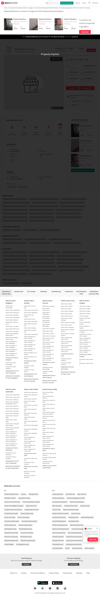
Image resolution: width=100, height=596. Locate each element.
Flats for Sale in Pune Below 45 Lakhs (68, 330)
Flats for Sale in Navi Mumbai (29, 315)
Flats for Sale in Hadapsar (67, 311)
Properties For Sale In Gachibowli (11, 453)
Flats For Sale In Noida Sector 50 (47, 397)
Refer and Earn (82, 494)
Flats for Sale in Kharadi (66, 306)
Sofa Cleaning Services (76, 525)
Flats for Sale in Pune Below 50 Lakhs (68, 334)
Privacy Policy (54, 573)
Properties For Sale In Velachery (47, 372)
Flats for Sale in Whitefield (12, 315)
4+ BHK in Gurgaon (84, 316)
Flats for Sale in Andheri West (30, 306)
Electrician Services (58, 540)
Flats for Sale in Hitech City (12, 406)
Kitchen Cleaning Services (60, 525)
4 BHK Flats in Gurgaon (85, 313)
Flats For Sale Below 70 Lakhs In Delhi (29, 442)
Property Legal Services (11, 494)
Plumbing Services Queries (73, 544)
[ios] (57, 583)
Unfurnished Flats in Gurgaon (84, 327)
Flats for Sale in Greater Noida (48, 433)
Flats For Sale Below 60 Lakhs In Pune (66, 338)
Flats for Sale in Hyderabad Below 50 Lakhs (12, 428)
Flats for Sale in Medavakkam (46, 325)
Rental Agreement (58, 494)
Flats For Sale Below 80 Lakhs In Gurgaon (85, 347)
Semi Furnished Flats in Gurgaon (85, 323)
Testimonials (67, 573)
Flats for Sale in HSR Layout (12, 312)
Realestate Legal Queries (28, 540)
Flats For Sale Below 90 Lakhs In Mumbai (29, 349)
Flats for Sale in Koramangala (9, 306)
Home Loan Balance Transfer (31, 502)
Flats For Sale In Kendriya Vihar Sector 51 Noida (48, 413)
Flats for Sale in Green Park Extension (30, 414)
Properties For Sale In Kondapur (11, 457)
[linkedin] (57, 588)
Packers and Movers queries (61, 513)
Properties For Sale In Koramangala (11, 363)
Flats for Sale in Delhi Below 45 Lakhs (31, 430)
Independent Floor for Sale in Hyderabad (12, 462)
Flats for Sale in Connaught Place (30, 406)
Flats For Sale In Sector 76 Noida (48, 409)
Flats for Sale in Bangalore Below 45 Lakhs (12, 334)
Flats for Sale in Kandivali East (30, 331)
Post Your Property (66, 3)
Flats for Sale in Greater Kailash (29, 402)
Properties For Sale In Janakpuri (29, 463)
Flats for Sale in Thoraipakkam (46, 317)
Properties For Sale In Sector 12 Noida (49, 458)
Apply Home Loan (31, 506)
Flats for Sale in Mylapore (48, 328)
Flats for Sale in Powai (29, 319)
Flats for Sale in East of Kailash (29, 418)
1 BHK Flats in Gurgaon (85, 306)
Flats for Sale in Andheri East (31, 310)
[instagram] (50, 588)
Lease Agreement (58, 548)
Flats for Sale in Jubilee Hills (12, 397)
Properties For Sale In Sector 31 (86, 360)
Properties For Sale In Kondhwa (66, 363)
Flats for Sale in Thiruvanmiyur (46, 309)
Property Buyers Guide (11, 513)
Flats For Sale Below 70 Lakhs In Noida (48, 437)
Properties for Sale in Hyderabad (12, 449)
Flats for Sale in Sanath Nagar (11, 420)
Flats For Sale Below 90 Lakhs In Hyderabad (11, 444)
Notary (67, 548)
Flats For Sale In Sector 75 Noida (48, 405)
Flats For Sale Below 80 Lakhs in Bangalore (11, 350)
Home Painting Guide (87, 517)
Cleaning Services (74, 521)
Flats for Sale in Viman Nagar (68, 322)
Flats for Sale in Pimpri (66, 325)
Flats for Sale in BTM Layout (12, 329)
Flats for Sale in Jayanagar (12, 331)
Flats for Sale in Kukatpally (12, 411)
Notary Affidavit (89, 548)
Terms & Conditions (37, 573)
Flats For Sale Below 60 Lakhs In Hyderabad (11, 432)
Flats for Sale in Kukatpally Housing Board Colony (12, 402)
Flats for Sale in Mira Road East (30, 324)
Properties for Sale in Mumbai (30, 362)
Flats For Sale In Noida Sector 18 (47, 417)
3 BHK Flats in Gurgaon (85, 311)
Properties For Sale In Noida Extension (49, 454)
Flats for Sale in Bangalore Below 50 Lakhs (12, 338)
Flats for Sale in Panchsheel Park (30, 422)
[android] (43, 583)
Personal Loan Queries (11, 537)
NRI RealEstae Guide (10, 529)
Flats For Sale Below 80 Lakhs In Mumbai (29, 345)
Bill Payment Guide (26, 537)
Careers (24, 573)
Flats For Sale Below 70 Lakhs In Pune (66, 342)
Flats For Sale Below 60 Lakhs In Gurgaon (85, 339)
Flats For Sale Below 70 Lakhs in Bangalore (11, 346)
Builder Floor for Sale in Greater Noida (49, 467)
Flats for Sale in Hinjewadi (67, 327)
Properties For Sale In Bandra (29, 370)
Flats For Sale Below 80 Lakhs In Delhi (29, 446)
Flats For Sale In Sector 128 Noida (48, 425)
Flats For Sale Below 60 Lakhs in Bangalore (11, 342)
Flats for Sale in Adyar (47, 331)
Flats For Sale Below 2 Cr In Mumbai (30, 357)
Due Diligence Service (22, 544)
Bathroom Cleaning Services (61, 529)
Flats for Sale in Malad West (30, 312)
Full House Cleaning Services (80, 529)
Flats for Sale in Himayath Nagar (12, 416)
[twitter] (42, 588)
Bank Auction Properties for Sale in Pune (68, 373)
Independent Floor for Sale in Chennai (48, 376)
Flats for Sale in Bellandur (12, 320)
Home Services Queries (59, 517)
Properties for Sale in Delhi (30, 454)
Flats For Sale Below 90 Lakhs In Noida (48, 445)
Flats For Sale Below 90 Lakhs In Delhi (29, 450)
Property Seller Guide (27, 513)
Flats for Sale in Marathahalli (13, 310)
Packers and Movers (58, 498)
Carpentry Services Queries (74, 537)
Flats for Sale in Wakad (66, 304)
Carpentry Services (58, 537)
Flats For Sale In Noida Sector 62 (47, 393)
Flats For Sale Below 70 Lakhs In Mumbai (29, 341)
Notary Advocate (77, 548)
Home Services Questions (60, 502)
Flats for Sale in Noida (49, 389)
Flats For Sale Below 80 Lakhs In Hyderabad (11, 440)
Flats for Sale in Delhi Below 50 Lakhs (31, 434)
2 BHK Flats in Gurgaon (85, 308)
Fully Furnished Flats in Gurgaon (85, 319)
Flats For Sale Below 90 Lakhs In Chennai (48, 359)
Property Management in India (75, 498)
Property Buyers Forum (31, 509)
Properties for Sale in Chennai (48, 363)
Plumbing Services (58, 544)
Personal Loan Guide (27, 533)
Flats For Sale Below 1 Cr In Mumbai (30, 353)
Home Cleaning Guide (59, 533)
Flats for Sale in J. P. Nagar (12, 326)
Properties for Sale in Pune (67, 355)
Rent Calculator (57, 506)
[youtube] (65, 588)
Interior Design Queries (25, 525)
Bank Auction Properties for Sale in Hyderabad (13, 467)
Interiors (23, 494)
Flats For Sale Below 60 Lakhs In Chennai (48, 347)
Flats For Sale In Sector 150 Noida (48, 429)
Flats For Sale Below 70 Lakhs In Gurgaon (85, 343)
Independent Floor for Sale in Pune (67, 368)
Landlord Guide (84, 506)
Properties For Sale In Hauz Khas (30, 459)
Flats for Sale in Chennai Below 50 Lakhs (48, 343)
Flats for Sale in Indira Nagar (12, 317)
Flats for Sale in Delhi (31, 389)
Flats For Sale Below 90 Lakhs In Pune (66, 350)
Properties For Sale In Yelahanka (11, 367)
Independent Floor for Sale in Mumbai (30, 375)
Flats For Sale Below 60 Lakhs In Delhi (29, 438)
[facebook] (35, 588)
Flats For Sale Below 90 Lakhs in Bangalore (11, 354)
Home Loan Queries (23, 517)
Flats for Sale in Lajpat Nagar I (31, 426)
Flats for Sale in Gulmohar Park (30, 410)
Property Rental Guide (70, 506)
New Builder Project (24, 498)
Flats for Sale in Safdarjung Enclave (30, 395)
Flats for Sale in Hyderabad (11, 390)
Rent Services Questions (77, 502)
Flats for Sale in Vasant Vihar (31, 392)
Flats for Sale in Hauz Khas (30, 399)
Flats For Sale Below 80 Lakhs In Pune (66, 346)
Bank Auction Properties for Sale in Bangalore (13, 377)
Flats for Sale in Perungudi (48, 336)
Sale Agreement (33, 494)
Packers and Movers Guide (70, 509)
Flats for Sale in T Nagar (48, 333)
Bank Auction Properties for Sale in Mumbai (31, 380)
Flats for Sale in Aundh (66, 313)
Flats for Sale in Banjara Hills (12, 395)
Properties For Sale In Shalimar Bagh (47, 368)
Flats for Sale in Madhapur (12, 399)
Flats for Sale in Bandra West (31, 334)
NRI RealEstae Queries (25, 529)
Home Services (75, 513)
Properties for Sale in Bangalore (12, 359)
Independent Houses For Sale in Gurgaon (85, 335)
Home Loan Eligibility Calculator (14, 506)
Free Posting (73, 564)
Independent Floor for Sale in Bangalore (12, 372)
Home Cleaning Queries (75, 533)
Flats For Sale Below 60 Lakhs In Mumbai (29, 337)
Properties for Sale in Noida (48, 449)
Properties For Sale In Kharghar (29, 366)
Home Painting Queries (59, 521)
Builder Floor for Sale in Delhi (31, 467)
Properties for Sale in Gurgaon (85, 355)
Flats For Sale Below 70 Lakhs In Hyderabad (11, 436)
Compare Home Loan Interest (13, 509)
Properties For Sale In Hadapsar (66, 359)
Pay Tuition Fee (70, 494)
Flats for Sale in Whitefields (12, 413)
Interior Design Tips (10, 525)
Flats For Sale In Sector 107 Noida (48, 421)
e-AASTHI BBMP (9, 544)
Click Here (85, 32)
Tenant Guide (56, 509)
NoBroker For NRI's (10, 498)
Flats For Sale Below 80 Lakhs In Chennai (48, 355)
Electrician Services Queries (74, 540)
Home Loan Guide (10, 517)
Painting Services (73, 517)
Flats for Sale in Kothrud (67, 316)
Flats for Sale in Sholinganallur (46, 321)
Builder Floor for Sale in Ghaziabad (30, 476)
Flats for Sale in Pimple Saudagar (66, 319)
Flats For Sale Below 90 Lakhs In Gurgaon (85, 351)
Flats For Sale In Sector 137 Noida (48, 401)
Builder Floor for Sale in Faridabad (30, 472)
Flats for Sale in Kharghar (30, 328)
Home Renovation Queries (29, 521)
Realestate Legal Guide (11, 540)
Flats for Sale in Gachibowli (12, 408)
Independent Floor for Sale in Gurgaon (86, 331)
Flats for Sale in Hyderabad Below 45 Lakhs (12, 424)
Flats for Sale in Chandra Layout (12, 323)
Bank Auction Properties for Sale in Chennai (49, 382)
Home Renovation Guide (12, 521)
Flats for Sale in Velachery (48, 306)
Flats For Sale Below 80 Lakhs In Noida (48, 441)
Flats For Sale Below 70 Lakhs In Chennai (48, 351)
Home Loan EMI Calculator (12, 502)
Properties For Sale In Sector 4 (86, 364)
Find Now (26, 564)
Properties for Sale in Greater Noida (47, 462)
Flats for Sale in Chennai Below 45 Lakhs (48, 339)
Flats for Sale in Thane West (30, 321)
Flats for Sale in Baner (66, 308)
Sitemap (79, 573)
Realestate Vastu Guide (11, 533)
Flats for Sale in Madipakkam (46, 313)
